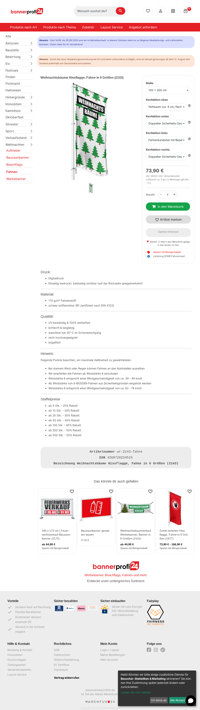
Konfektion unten (157, 116)
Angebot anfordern (143, 27)
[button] (47, 135)
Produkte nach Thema (59, 27)
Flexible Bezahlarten (24, 612)
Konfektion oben (157, 99)
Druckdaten (14, 654)
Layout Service (112, 27)
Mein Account (109, 659)
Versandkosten (172, 175)
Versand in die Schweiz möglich (26, 629)
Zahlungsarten (16, 664)
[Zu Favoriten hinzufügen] (72, 491)
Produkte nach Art (23, 27)
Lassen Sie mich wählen (136, 692)
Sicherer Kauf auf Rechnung (29, 607)
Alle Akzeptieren (180, 700)
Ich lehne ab (159, 700)
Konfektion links (157, 133)
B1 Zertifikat (61, 664)
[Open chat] (190, 700)
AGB (56, 650)
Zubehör (88, 27)
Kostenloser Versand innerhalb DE (24, 619)
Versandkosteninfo (19, 669)
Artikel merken (170, 219)
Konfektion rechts (158, 149)
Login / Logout (109, 650)
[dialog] (157, 688)
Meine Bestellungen (112, 654)
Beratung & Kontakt (19, 650)
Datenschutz (62, 654)
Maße (149, 83)
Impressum (61, 669)
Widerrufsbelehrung (66, 659)
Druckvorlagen (16, 659)
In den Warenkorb (171, 207)
